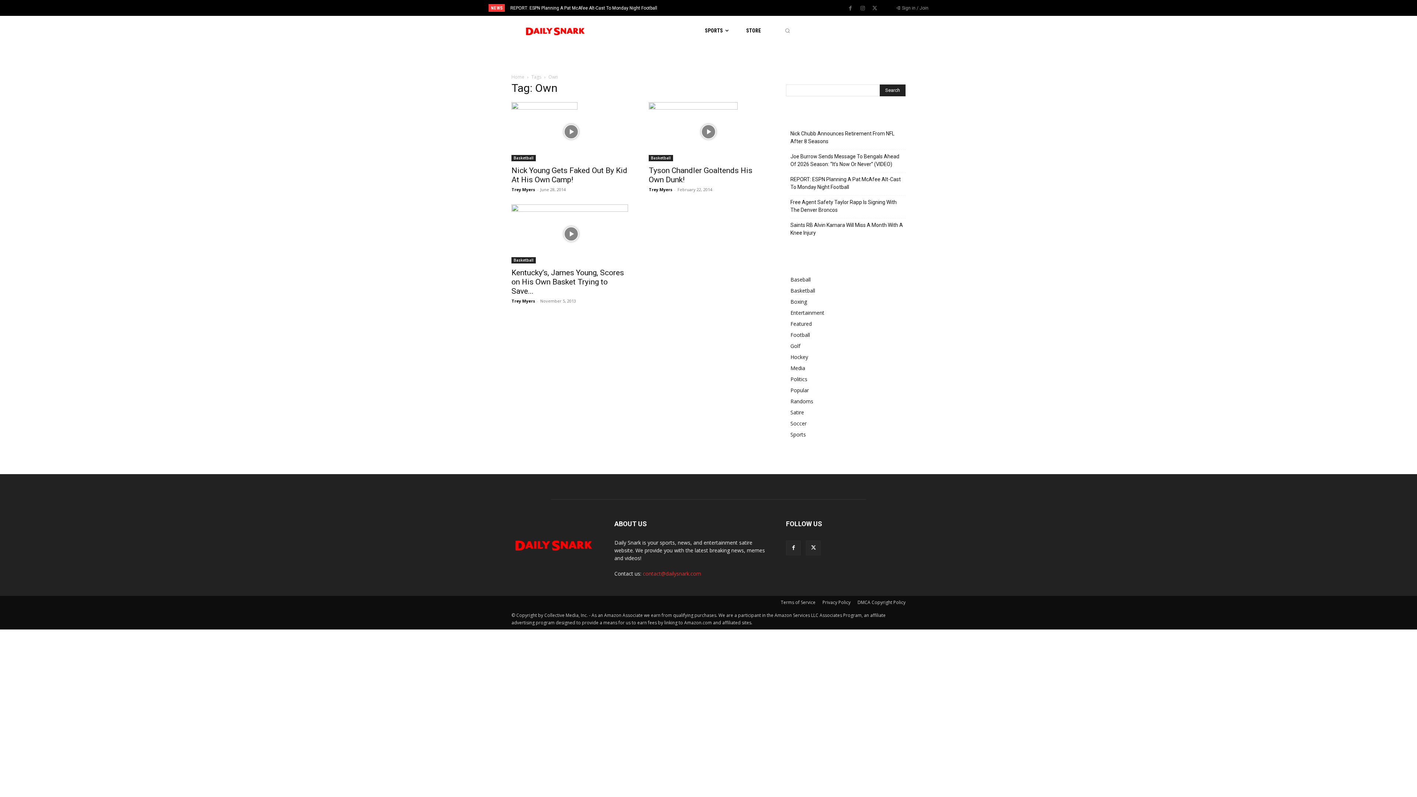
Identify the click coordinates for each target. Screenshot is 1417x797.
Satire (797, 412)
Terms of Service (798, 602)
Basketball (524, 158)
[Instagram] (863, 8)
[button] (787, 30)
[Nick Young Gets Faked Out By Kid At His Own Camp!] (571, 131)
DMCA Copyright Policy (882, 602)
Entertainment (807, 312)
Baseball (800, 279)
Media (797, 368)
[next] (733, 8)
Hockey (799, 356)
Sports (798, 434)
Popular (799, 390)
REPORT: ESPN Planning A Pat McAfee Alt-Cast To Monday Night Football (583, 8)
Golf (795, 345)
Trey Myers (523, 189)
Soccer (798, 423)
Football (800, 334)
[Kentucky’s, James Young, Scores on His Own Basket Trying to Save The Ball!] (571, 233)
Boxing (798, 301)
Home (517, 77)
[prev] (721, 8)
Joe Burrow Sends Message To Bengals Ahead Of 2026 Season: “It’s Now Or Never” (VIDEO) (844, 160)
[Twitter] (875, 8)
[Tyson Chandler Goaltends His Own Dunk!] (708, 131)
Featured (801, 323)
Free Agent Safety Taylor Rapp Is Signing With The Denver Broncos (843, 206)
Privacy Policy (837, 602)
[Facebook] (850, 8)
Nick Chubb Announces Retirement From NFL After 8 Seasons (842, 137)
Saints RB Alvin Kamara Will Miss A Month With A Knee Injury (846, 229)
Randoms (801, 401)
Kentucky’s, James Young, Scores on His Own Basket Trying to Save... (567, 282)
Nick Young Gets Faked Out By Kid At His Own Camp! (569, 175)
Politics (798, 379)
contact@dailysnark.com (672, 573)
